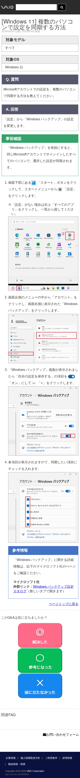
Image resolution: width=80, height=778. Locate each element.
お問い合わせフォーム (62, 734)
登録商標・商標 (16, 764)
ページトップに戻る (63, 604)
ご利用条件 (51, 758)
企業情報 (11, 758)
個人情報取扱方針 (30, 758)
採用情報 (67, 758)
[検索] (62, 7)
